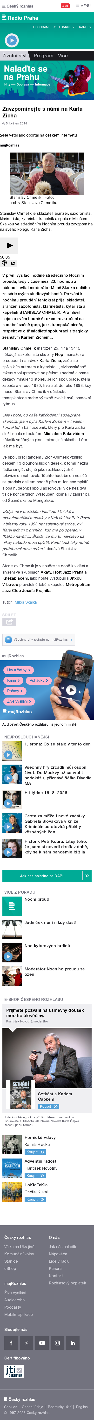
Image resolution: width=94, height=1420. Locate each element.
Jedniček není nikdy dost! (50, 922)
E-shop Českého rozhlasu (33, 999)
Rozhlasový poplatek (67, 1283)
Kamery (85, 27)
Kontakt (56, 1276)
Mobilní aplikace (18, 1314)
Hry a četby (17, 670)
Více (65, 56)
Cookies (10, 1407)
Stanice (11, 1261)
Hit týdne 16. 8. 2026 (46, 792)
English (82, 1407)
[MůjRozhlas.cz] (9, 146)
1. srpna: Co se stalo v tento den (58, 744)
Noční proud (37, 899)
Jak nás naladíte (63, 1246)
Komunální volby (19, 1254)
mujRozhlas (13, 656)
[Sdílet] (13, 263)
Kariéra (55, 1268)
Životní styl (14, 56)
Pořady (13, 691)
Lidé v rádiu (59, 1261)
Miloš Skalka (26, 602)
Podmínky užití (60, 1407)
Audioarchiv (64, 27)
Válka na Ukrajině (19, 1246)
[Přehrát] (9, 246)
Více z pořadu (19, 892)
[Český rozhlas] (17, 6)
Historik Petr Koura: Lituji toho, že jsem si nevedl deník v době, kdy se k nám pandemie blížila (56, 846)
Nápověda (58, 1254)
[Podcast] (4, 263)
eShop (10, 1268)
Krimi (11, 680)
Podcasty (12, 1307)
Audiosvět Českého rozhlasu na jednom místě (39, 724)
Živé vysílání (17, 701)
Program (40, 27)
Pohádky (37, 680)
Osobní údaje (32, 1407)
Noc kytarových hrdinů (47, 945)
